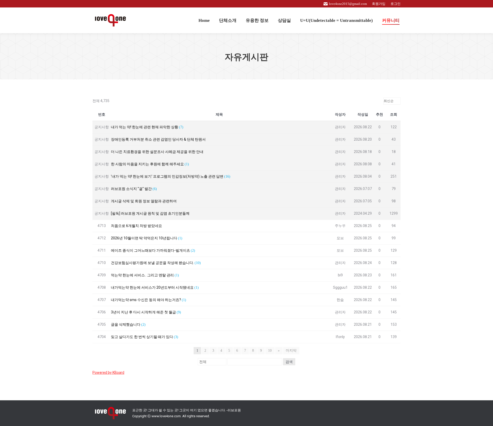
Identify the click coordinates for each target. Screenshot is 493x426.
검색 (289, 362)
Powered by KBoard (108, 372)
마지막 (291, 350)
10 (270, 350)
